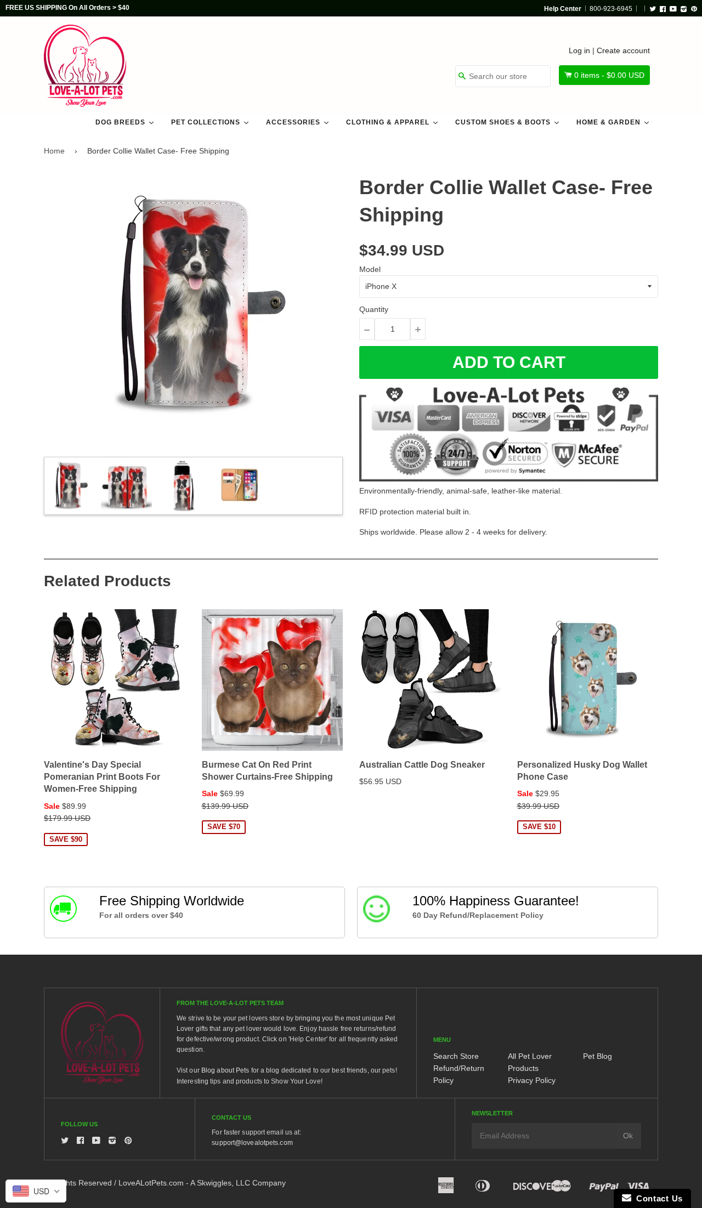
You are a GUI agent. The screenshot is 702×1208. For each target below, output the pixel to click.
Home (54, 150)
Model (370, 269)
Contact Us (657, 1198)
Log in (579, 50)
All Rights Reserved (78, 1182)
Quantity (373, 309)
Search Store (456, 1056)
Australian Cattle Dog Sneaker (422, 764)
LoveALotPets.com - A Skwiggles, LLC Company (202, 1182)
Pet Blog (597, 1056)
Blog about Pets (225, 1070)
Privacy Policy (532, 1080)
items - (609, 75)
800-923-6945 (611, 9)
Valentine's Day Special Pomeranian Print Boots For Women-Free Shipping (102, 777)
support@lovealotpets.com (252, 1143)
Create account (623, 50)
